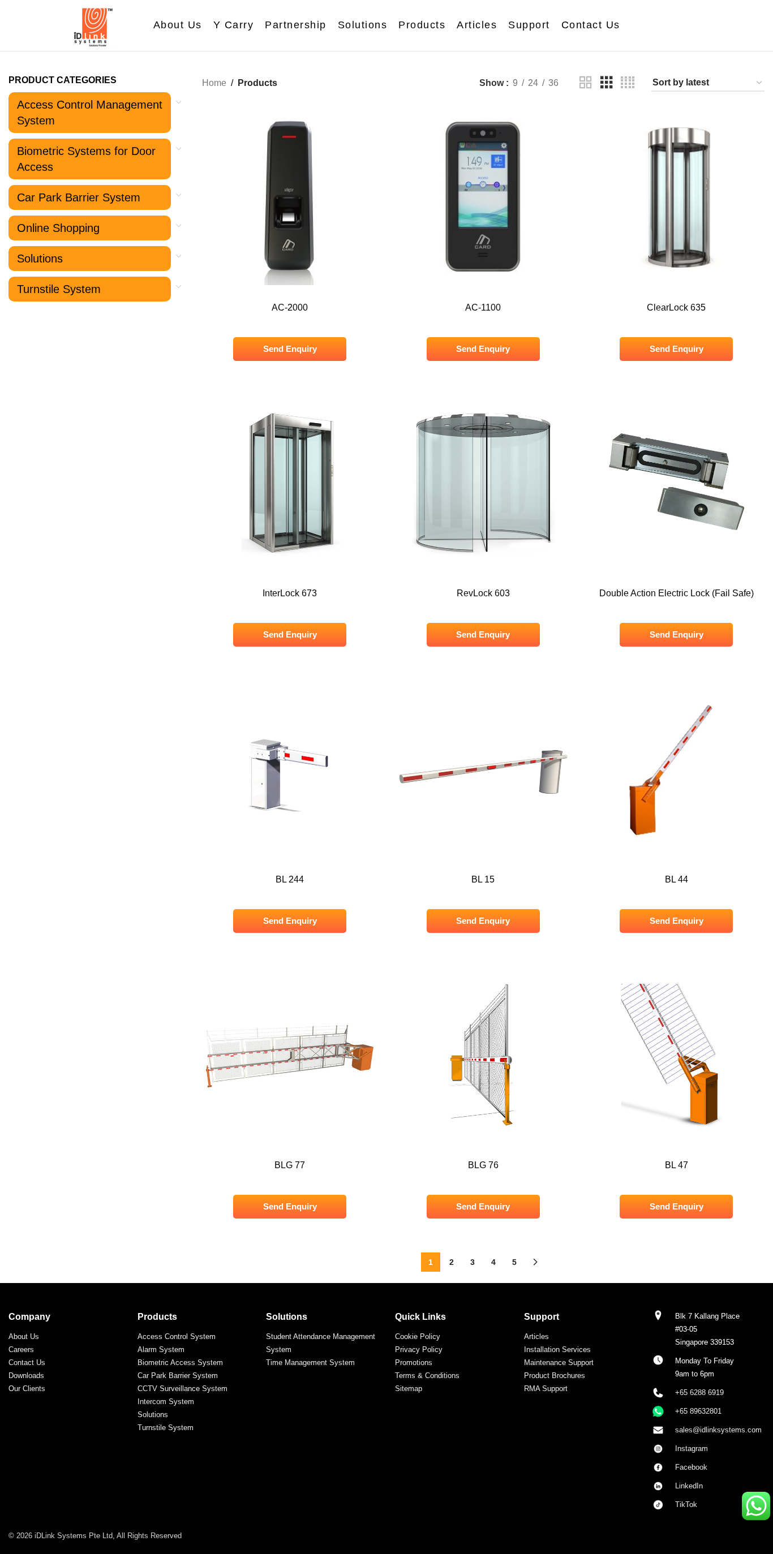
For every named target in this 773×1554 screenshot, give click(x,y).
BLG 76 (483, 1165)
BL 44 (676, 879)
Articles (536, 1336)
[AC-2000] (290, 197)
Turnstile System (59, 289)
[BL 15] (483, 769)
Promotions (413, 1362)
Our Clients (26, 1388)
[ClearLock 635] (677, 197)
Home (214, 83)
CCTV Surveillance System (182, 1388)
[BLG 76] (483, 1055)
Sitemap (408, 1388)
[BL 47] (677, 1055)
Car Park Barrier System (78, 197)
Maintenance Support (559, 1362)
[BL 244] (290, 769)
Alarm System (161, 1349)
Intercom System (166, 1401)
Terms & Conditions (427, 1375)
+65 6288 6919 (699, 1392)
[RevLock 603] (483, 483)
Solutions (40, 258)
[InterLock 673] (290, 483)
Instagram (691, 1448)
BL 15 (483, 879)
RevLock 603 (483, 593)
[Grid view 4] (627, 83)
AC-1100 (483, 307)
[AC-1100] (483, 197)
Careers (21, 1349)
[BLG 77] (290, 1055)
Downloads (26, 1375)
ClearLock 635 (676, 307)
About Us (23, 1336)
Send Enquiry (290, 349)
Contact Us (26, 1362)
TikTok (686, 1504)
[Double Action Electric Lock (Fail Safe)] (677, 483)
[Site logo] (93, 24)
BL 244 (290, 879)
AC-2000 (290, 307)
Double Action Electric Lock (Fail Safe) (676, 593)
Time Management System (310, 1362)
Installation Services (557, 1349)
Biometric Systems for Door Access (86, 159)
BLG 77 (289, 1165)
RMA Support (546, 1388)
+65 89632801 (698, 1411)
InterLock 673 (290, 593)
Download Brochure (483, 141)
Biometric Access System (180, 1362)
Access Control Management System (89, 112)
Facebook (692, 1467)
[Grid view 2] (585, 83)
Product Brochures (554, 1375)
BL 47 (676, 1165)
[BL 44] (677, 769)
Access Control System (177, 1336)
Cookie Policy (417, 1336)
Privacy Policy (419, 1349)
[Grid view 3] (606, 83)
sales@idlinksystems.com (718, 1430)
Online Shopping (58, 228)
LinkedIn (689, 1486)
